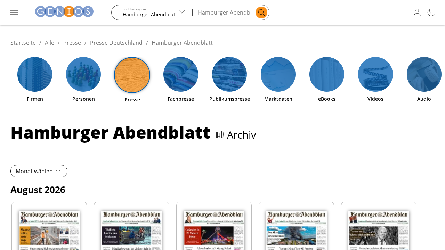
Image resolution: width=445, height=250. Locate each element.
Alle (49, 43)
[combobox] (152, 12)
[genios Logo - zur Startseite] (64, 12)
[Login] (417, 12)
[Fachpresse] (180, 74)
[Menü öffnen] (14, 12)
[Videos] (375, 74)
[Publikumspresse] (229, 74)
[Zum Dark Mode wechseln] (431, 12)
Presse (72, 43)
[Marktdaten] (278, 74)
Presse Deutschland (116, 43)
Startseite (23, 43)
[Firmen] (34, 74)
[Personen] (83, 74)
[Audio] (424, 74)
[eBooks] (326, 74)
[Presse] (132, 75)
